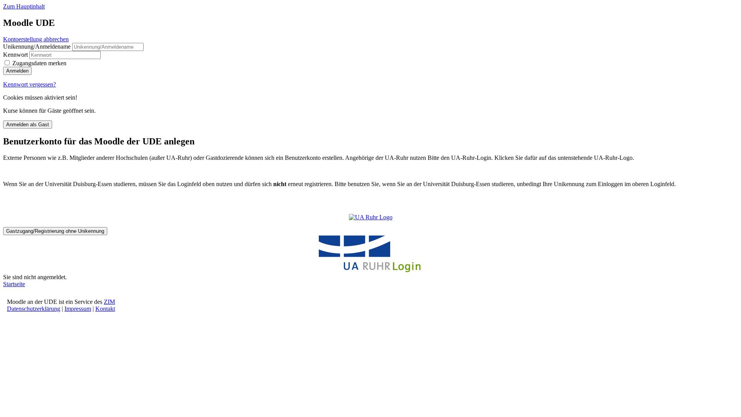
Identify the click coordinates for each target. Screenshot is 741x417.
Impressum (77, 308)
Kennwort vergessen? (29, 84)
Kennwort (15, 54)
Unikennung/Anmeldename (37, 46)
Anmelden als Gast (27, 124)
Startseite (14, 284)
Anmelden (17, 71)
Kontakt (105, 308)
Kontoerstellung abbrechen (36, 39)
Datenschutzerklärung (33, 308)
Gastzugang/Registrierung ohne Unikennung (55, 231)
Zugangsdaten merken (39, 63)
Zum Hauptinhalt (24, 6)
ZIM (109, 301)
